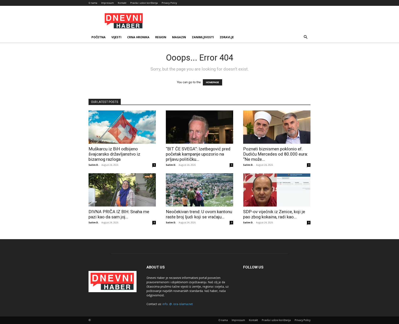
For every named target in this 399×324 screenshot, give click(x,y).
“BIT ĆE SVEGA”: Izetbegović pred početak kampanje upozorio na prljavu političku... (198, 154)
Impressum (107, 2)
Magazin (179, 37)
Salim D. (94, 164)
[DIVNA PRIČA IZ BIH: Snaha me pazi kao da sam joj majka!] (122, 190)
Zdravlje (227, 37)
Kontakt (122, 2)
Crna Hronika (138, 37)
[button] (305, 38)
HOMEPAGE (212, 82)
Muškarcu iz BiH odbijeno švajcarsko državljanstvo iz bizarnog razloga (114, 154)
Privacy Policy (169, 2)
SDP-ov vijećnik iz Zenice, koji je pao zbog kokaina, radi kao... (274, 214)
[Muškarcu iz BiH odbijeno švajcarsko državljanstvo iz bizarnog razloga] (122, 127)
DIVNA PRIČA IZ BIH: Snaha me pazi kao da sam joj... (119, 214)
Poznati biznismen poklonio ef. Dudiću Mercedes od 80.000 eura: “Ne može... (275, 154)
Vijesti (116, 37)
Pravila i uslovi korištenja (144, 2)
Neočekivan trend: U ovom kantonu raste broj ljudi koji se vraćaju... (199, 214)
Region (160, 37)
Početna (98, 37)
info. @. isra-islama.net (178, 304)
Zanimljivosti (203, 37)
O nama (93, 2)
